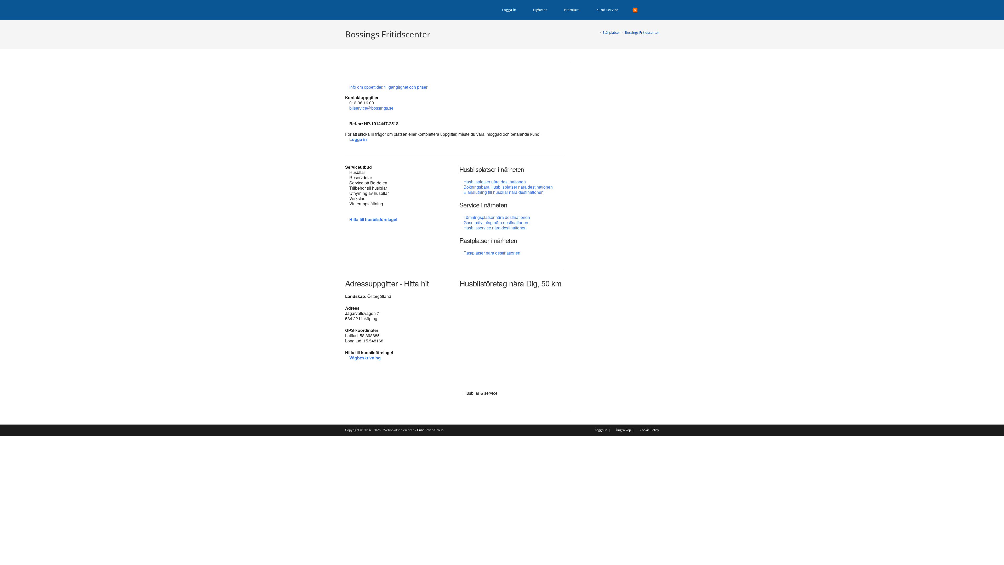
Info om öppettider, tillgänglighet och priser (389, 87)
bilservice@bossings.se (371, 108)
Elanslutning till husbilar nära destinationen (504, 192)
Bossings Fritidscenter (642, 32)
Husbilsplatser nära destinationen (495, 182)
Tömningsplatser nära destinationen (497, 217)
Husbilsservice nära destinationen (495, 228)
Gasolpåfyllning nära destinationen (496, 222)
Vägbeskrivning (365, 358)
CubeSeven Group (430, 430)
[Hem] (596, 32)
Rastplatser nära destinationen (492, 253)
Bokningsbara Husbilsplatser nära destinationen (508, 187)
